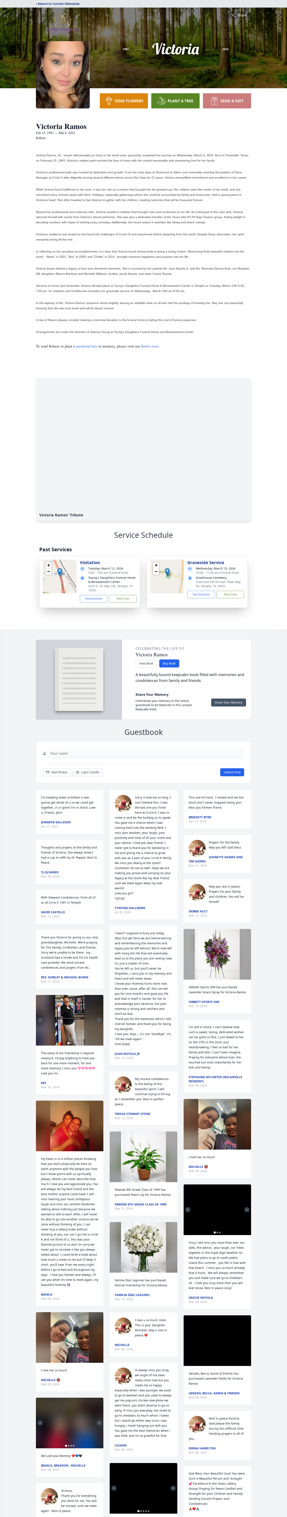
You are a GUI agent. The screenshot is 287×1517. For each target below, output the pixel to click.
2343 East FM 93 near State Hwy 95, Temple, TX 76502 (218, 584)
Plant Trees (122, 598)
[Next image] (99, 1020)
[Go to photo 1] (68, 1043)
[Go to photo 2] (71, 1043)
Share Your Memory (228, 702)
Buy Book (169, 663)
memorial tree (86, 346)
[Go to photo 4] (73, 1446)
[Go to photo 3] (71, 1446)
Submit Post (232, 772)
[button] (59, 572)
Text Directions (93, 598)
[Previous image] (40, 1020)
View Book (146, 663)
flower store (150, 346)
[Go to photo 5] (148, 1511)
